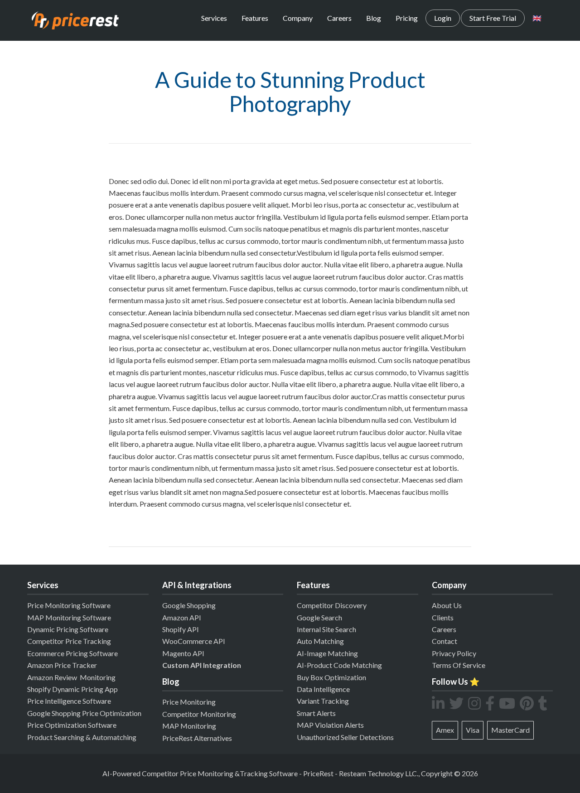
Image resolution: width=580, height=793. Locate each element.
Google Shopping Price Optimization (84, 713)
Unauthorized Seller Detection (344, 737)
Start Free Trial (492, 18)
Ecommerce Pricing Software (72, 653)
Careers (339, 18)
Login (442, 18)
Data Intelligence (323, 689)
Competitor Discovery (332, 605)
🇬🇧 (536, 18)
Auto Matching (320, 641)
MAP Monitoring (189, 725)
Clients (443, 617)
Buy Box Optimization (331, 677)
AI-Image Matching (327, 653)
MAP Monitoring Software (69, 617)
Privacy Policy (454, 653)
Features (255, 18)
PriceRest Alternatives (197, 738)
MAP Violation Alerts (330, 724)
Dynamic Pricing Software (67, 629)
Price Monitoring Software (69, 605)
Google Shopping (189, 605)
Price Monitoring (189, 701)
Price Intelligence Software (69, 700)
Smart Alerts (316, 713)
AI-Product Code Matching (339, 665)
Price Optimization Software (71, 724)
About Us (447, 605)
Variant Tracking (323, 700)
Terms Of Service (458, 665)
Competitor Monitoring (199, 714)
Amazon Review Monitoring (71, 677)
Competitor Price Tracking (69, 641)
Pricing (407, 18)
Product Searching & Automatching (81, 737)
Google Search (319, 617)
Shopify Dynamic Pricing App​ (72, 689)
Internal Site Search (326, 629)
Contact (444, 641)
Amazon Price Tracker (62, 665)
